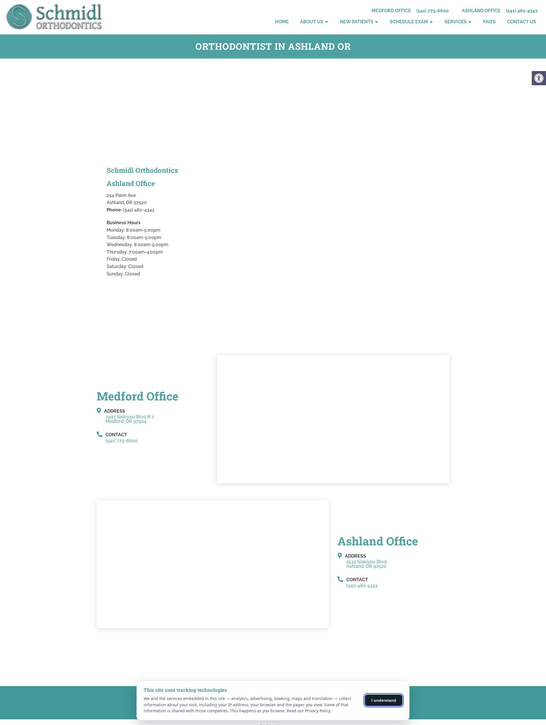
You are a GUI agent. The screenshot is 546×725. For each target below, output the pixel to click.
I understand (383, 700)
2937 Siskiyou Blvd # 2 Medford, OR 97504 (130, 419)
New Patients (356, 21)
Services (455, 21)
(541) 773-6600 (432, 10)
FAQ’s (489, 21)
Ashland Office (482, 10)
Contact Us (521, 21)
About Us (311, 21)
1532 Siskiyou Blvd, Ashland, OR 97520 (366, 564)
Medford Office (392, 10)
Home (282, 21)
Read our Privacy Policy (308, 710)
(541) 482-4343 (521, 10)
